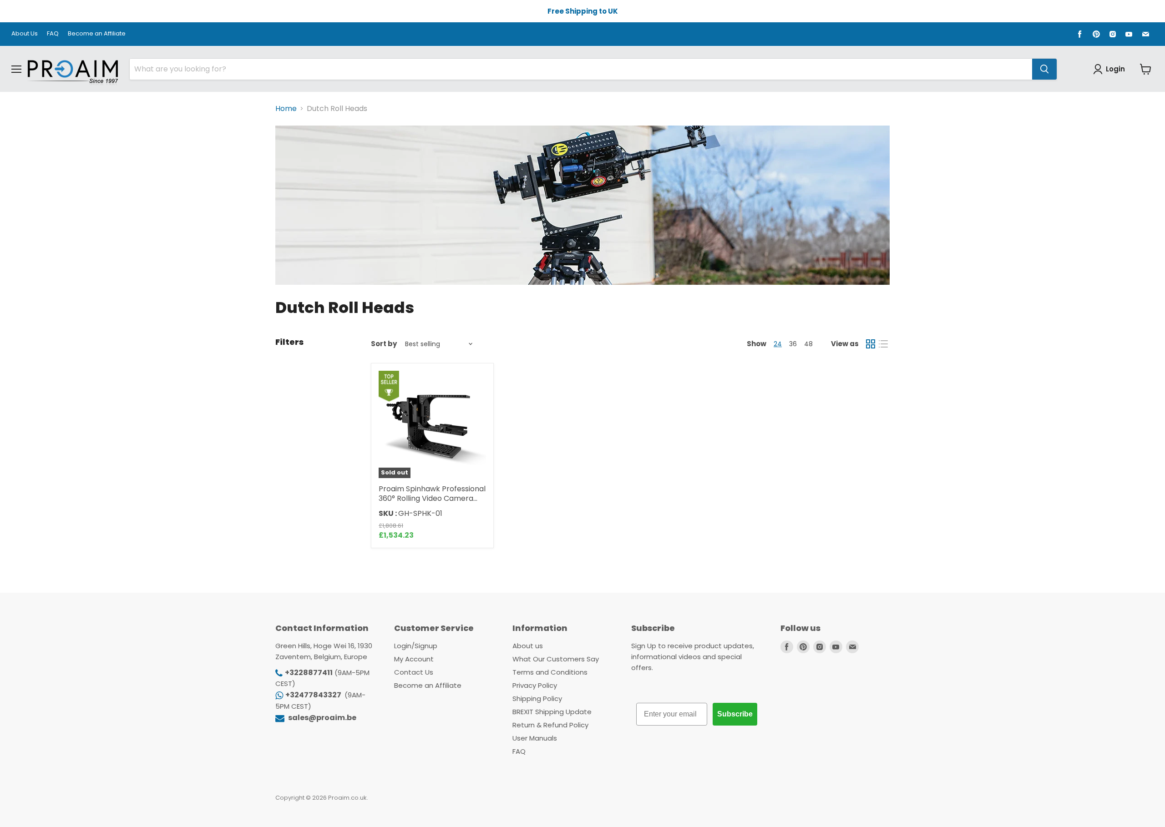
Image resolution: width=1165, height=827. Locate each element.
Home (286, 109)
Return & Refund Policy (550, 725)
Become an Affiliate (97, 33)
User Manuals (534, 738)
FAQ (53, 33)
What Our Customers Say (555, 659)
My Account (414, 659)
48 (808, 343)
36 (793, 343)
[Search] (1044, 69)
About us (527, 646)
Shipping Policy (537, 698)
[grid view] (870, 344)
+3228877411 (309, 672)
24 (778, 343)
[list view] (883, 344)
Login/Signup (415, 646)
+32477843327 (314, 695)
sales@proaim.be (321, 717)
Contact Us (413, 672)
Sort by (384, 344)
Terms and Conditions (550, 672)
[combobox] (581, 69)
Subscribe (735, 714)
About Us (24, 33)
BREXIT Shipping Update (552, 711)
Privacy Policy (534, 685)
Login (1115, 69)
